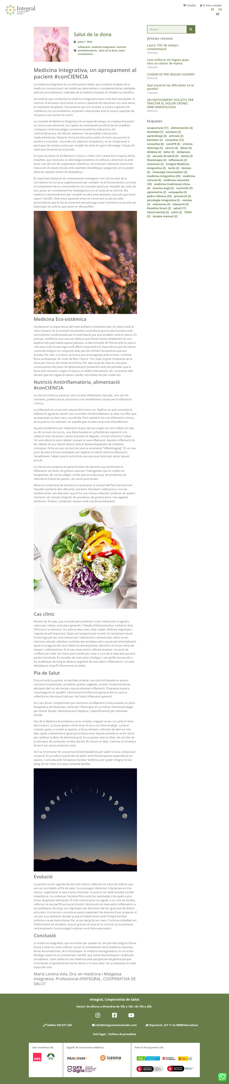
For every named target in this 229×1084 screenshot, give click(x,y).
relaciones (161, 204)
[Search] (191, 29)
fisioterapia (156, 160)
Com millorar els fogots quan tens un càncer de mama (168, 61)
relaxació (181, 204)
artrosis (176, 136)
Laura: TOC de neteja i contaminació (163, 47)
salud (179, 208)
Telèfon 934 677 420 (59, 1025)
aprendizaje (157, 136)
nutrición (184, 188)
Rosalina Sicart (159, 208)
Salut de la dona (108, 50)
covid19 (173, 144)
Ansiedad (155, 132)
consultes (155, 144)
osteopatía (177, 192)
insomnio (155, 164)
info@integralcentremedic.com (116, 1025)
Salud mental (158, 212)
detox (186, 148)
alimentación (182, 128)
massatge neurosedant (170, 172)
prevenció (182, 196)
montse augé (163, 188)
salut (176, 212)
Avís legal (99, 1034)
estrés (187, 156)
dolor (168, 152)
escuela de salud (165, 156)
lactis (173, 168)
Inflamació (84, 47)
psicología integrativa (163, 200)
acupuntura (157, 128)
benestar (155, 140)
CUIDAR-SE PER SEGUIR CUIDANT (171, 74)
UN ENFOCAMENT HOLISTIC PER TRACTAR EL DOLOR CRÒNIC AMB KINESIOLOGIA (170, 103)
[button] (217, 14)
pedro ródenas (159, 196)
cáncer (171, 148)
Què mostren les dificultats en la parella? (170, 87)
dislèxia (154, 152)
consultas (174, 140)
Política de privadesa (122, 1034)
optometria (156, 192)
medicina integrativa (103, 47)
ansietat (173, 132)
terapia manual (165, 216)
